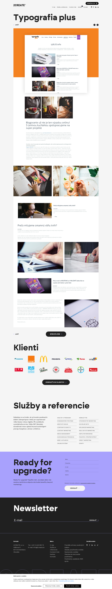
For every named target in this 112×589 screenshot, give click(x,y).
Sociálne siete (84, 424)
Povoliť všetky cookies (72, 586)
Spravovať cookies (36, 586)
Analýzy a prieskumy (64, 417)
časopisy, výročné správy (88, 437)
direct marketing (85, 440)
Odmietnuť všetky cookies (52, 586)
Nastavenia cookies (71, 552)
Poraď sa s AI (91, 3)
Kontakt (85, 7)
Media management (63, 433)
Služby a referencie (62, 7)
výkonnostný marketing (87, 421)
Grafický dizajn (62, 424)
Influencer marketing (86, 427)
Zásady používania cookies (74, 550)
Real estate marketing (87, 430)
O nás (53, 7)
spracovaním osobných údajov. (88, 483)
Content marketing (64, 430)
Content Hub (72, 7)
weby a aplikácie (62, 440)
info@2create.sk (38, 547)
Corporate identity (64, 427)
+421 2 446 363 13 (37, 545)
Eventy (81, 443)
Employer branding (85, 433)
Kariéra (80, 7)
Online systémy (62, 443)
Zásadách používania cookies (66, 581)
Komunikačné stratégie (65, 421)
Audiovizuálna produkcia (65, 437)
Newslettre (83, 417)
